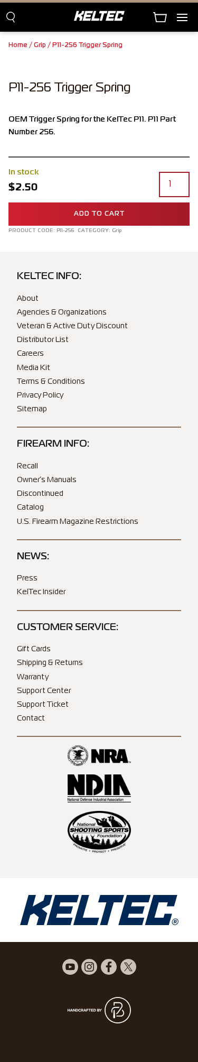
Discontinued (40, 494)
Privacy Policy (40, 395)
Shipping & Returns (50, 663)
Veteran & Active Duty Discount (72, 326)
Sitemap (32, 409)
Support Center (44, 691)
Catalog (30, 507)
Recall (27, 466)
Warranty (33, 677)
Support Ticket (43, 704)
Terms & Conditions (51, 381)
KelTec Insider (41, 592)
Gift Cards (34, 649)
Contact (31, 718)
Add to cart (99, 214)
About (28, 298)
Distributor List (43, 340)
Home (17, 45)
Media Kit (33, 368)
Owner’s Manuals (47, 480)
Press (27, 578)
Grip (40, 45)
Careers (30, 353)
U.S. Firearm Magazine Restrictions (77, 522)
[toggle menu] (187, 17)
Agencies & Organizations (62, 312)
